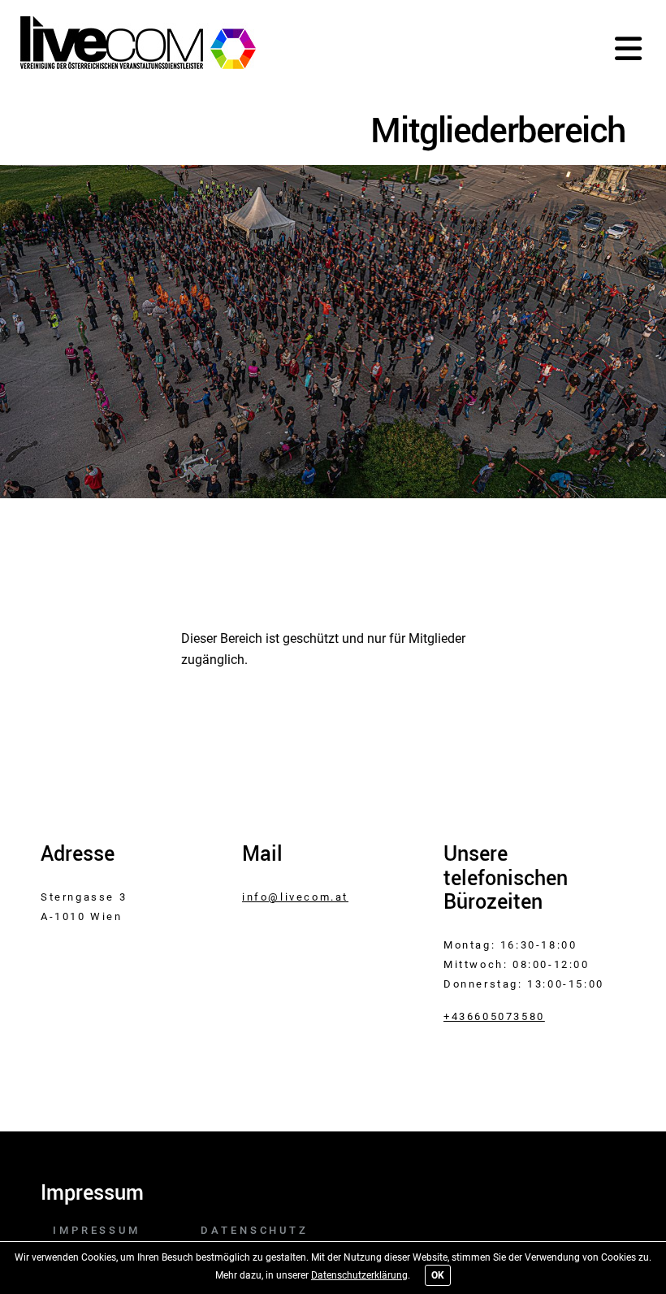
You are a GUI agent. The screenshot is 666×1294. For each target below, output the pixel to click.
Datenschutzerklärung (359, 1275)
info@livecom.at (295, 897)
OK (437, 1275)
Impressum (97, 1230)
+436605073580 (494, 1016)
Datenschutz (255, 1230)
